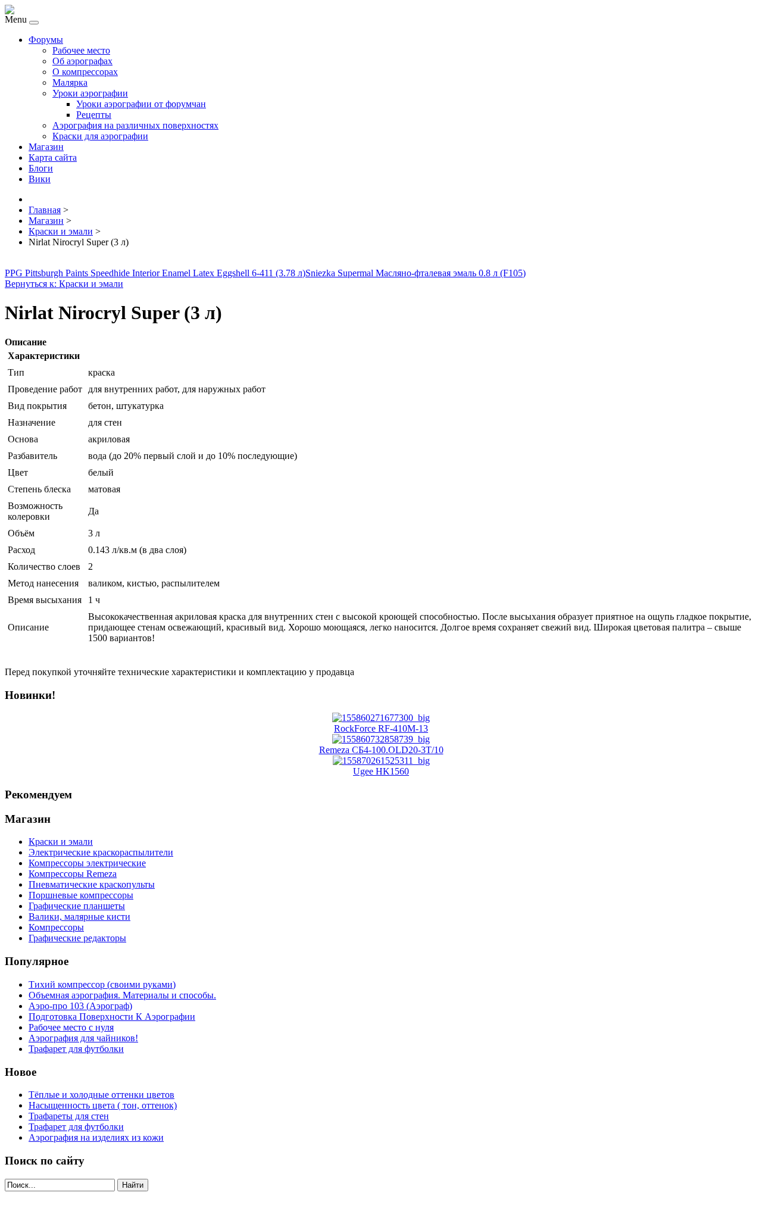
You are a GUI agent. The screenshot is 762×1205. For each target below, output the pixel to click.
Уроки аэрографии (90, 93)
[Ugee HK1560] (381, 761)
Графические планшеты (77, 906)
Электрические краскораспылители (101, 852)
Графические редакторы (77, 938)
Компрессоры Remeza (73, 874)
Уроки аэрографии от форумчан (141, 104)
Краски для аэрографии (100, 136)
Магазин (46, 147)
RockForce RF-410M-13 (381, 728)
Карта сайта (53, 157)
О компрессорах (85, 72)
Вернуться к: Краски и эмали (64, 284)
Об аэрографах (82, 61)
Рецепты (93, 115)
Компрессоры (56, 927)
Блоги (41, 168)
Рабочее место (81, 50)
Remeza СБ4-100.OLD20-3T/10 (381, 750)
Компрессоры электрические (87, 863)
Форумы (46, 40)
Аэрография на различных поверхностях (135, 125)
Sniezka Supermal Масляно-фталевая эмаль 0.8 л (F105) (415, 273)
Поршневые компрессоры (81, 895)
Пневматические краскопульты (92, 884)
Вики (40, 179)
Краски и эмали (61, 841)
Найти (132, 1185)
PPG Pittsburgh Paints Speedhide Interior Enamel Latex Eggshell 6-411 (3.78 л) (155, 273)
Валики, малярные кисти (79, 916)
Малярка (70, 82)
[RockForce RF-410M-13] (381, 718)
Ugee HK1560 (381, 771)
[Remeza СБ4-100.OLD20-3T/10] (381, 739)
